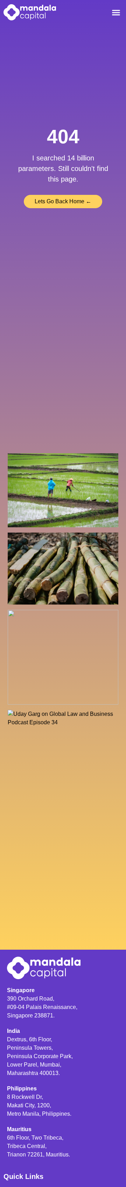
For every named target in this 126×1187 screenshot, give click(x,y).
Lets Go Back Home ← (63, 201)
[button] (116, 12)
